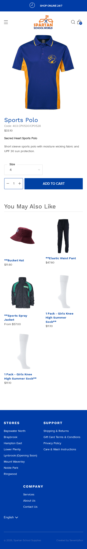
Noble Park (11, 468)
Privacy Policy (52, 443)
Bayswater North (15, 431)
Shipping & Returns (56, 431)
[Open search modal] (73, 22)
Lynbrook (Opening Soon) (20, 455)
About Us (29, 500)
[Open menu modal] (6, 22)
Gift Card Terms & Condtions (62, 437)
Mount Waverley (14, 461)
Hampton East (13, 443)
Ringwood (10, 474)
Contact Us (30, 507)
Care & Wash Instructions (60, 449)
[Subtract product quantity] (7, 183)
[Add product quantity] (19, 183)
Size (12, 164)
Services (28, 494)
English (9, 517)
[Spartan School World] (43, 22)
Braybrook (10, 437)
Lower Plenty (12, 449)
